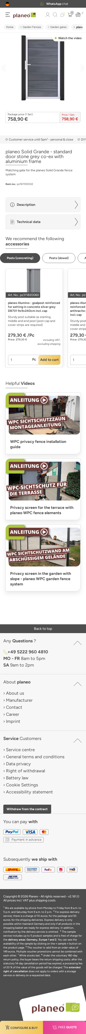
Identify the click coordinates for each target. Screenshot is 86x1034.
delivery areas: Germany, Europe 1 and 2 (32, 939)
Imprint (13, 721)
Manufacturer (19, 700)
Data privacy (18, 763)
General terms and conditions (35, 756)
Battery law (17, 777)
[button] (7, 4)
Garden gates (58, 27)
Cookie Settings (22, 784)
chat (48, 4)
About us (15, 693)
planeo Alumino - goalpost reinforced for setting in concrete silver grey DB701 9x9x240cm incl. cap (34, 307)
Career (12, 714)
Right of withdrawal (25, 770)
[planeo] (53, 1008)
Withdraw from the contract (27, 809)
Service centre (20, 749)
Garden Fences (32, 27)
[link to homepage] (24, 15)
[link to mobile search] (55, 15)
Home (9, 27)
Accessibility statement (29, 792)
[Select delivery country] (7, 4)
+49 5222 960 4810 (27, 651)
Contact (14, 707)
